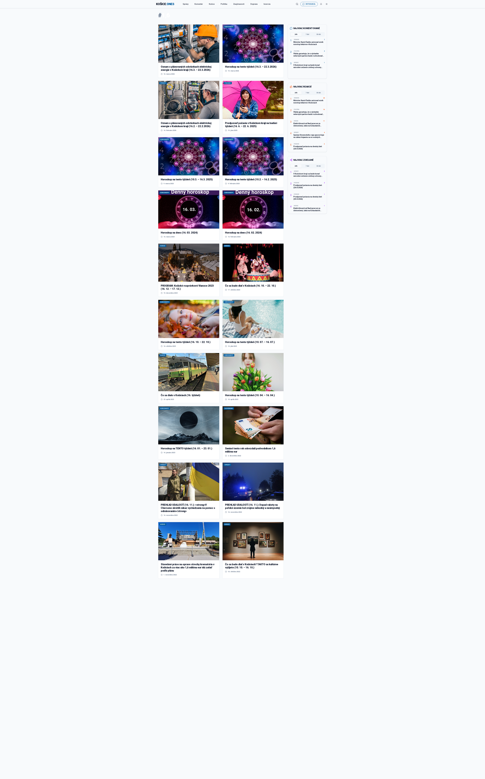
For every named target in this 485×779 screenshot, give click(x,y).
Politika (224, 4)
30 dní (318, 34)
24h (296, 34)
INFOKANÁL (311, 4)
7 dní (307, 34)
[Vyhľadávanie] (297, 4)
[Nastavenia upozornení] (321, 4)
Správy (185, 4)
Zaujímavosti (238, 4)
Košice (212, 4)
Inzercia (267, 4)
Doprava (254, 4)
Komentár (199, 4)
